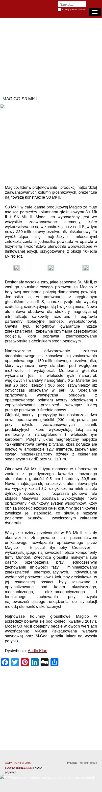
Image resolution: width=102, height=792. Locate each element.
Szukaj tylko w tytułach (74, 9)
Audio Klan (37, 650)
